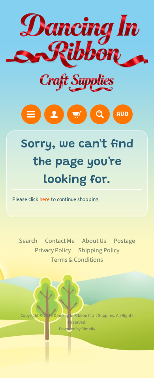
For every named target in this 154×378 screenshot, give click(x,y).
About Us (94, 240)
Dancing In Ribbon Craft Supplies (84, 315)
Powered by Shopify (77, 329)
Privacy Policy (53, 250)
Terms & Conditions (77, 259)
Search (28, 240)
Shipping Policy (98, 250)
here (44, 199)
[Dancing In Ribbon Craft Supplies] (77, 53)
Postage (124, 240)
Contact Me (60, 240)
